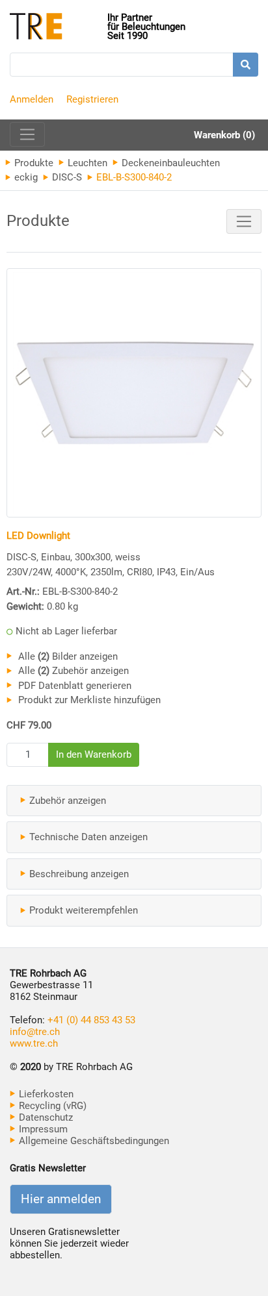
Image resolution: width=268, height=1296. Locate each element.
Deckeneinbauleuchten (169, 163)
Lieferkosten (45, 1094)
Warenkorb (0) (224, 135)
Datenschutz (44, 1117)
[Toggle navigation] (27, 134)
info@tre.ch (35, 1032)
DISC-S (65, 177)
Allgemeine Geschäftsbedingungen (92, 1141)
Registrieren (92, 99)
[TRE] (58, 27)
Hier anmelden (61, 1199)
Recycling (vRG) (51, 1106)
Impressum (42, 1129)
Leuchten (86, 163)
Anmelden (31, 99)
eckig (25, 177)
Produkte (32, 163)
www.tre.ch (34, 1043)
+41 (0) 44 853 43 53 (91, 1020)
